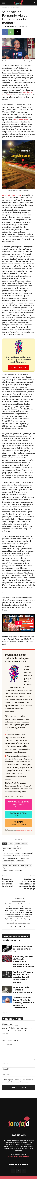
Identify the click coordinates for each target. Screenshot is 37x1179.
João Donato (16, 855)
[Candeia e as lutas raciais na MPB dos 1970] (7, 948)
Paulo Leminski (27, 863)
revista (5, 870)
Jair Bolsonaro (7, 855)
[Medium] (16, 926)
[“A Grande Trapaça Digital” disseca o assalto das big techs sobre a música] (7, 974)
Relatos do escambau (27, 868)
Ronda (11, 870)
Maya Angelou (17, 863)
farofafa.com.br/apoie (24, 830)
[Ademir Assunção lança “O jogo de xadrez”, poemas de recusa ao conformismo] (7, 999)
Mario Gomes (7, 863)
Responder (5, 1033)
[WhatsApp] (11, 32)
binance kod (7, 1024)
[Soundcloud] (20, 926)
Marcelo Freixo (25, 858)
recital (16, 868)
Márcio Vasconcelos (8, 860)
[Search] (34, 2)
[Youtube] (29, 926)
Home (4, 7)
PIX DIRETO (19, 823)
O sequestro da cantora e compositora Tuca (22, 990)
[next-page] (6, 1013)
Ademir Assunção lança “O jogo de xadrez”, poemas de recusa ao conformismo (23, 1002)
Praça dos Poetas (14, 865)
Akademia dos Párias (21, 843)
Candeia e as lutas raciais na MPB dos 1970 (23, 949)
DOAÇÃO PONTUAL (18, 814)
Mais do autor (11, 940)
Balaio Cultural (7, 848)
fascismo (17, 853)
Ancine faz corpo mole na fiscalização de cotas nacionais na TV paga (27, 884)
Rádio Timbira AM (26, 865)
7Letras (10, 843)
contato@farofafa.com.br (18, 1156)
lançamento (26, 855)
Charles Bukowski (21, 851)
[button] (3, 2)
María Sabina (20, 860)
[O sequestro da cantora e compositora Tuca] (7, 989)
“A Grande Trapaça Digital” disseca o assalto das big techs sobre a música (23, 977)
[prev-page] (3, 1013)
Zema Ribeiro (9, 26)
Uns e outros (18, 870)
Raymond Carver (7, 868)
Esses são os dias (8, 853)
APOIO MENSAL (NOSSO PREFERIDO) (18, 804)
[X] (17, 32)
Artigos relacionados (16, 936)
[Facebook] (5, 32)
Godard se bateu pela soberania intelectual (7, 882)
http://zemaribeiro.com (18, 901)
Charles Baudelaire (8, 851)
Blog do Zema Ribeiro (14, 7)
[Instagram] (12, 926)
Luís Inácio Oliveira (13, 858)
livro (4, 858)
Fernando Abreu (27, 853)
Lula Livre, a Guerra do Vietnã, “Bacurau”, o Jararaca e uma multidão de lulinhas (23, 961)
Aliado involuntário (8, 846)
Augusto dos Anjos (21, 846)
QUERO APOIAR (18, 367)
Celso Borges (17, 848)
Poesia (5, 865)
